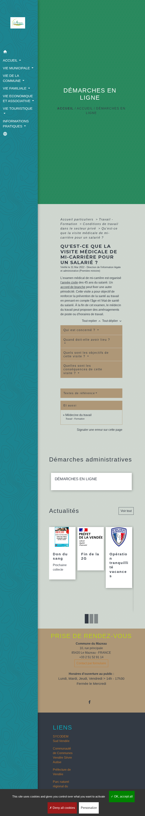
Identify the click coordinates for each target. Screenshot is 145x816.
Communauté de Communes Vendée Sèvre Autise (62, 755)
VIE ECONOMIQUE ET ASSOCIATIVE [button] (18, 98)
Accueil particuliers (77, 219)
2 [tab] (91, 618)
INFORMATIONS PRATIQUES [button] (16, 123)
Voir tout (126, 510)
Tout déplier (112, 320)
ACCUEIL (85, 108)
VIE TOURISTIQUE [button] (17, 108)
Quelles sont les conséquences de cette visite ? (82, 369)
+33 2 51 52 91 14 (91, 657)
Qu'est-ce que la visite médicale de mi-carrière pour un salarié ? (89, 233)
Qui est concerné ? (79, 330)
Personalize (89, 807)
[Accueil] (18, 24)
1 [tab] (87, 618)
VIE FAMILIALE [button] (15, 88)
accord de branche (72, 287)
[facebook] (91, 702)
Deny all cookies (63, 807)
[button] (19, 52)
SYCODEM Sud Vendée (61, 739)
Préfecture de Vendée (62, 772)
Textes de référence (79, 393)
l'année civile (69, 282)
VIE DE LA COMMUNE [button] (12, 78)
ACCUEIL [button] (10, 60)
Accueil (65, 108)
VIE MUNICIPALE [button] (17, 68)
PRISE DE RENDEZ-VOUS (91, 636)
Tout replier (91, 320)
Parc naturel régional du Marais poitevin (63, 786)
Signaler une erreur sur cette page (99, 429)
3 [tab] (96, 618)
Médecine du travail (78, 415)
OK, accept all (123, 796)
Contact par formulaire (91, 663)
